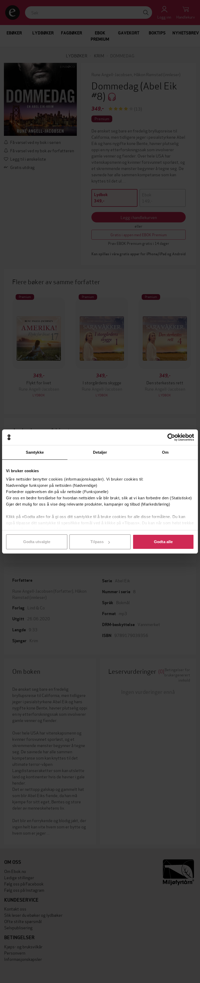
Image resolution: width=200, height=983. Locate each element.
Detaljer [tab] (100, 452)
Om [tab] (165, 452)
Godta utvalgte (36, 541)
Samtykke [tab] (35, 452)
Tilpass (97, 541)
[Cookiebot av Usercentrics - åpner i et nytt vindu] (171, 437)
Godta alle (163, 541)
